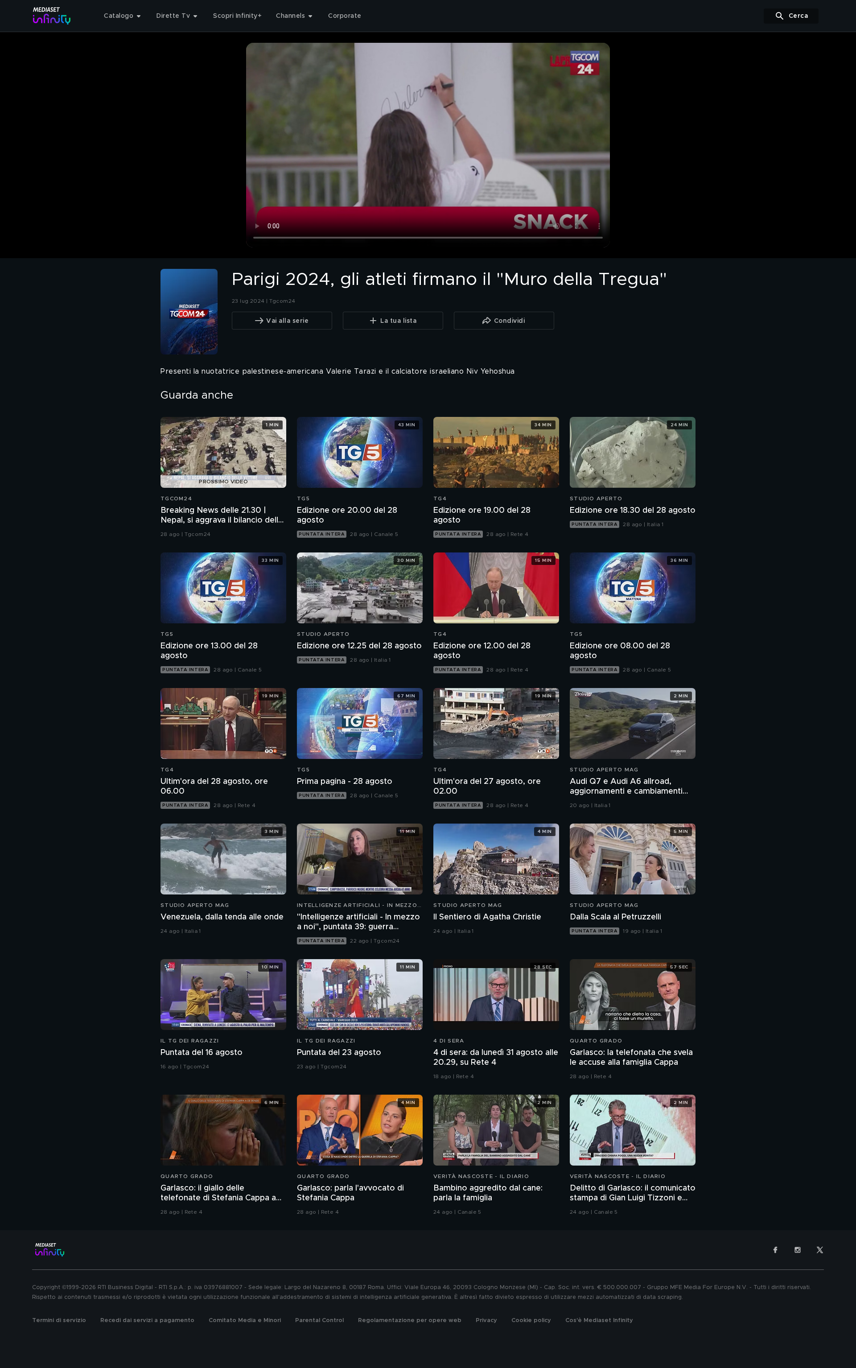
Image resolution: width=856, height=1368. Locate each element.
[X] (820, 1250)
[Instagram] (798, 1250)
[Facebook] (775, 1250)
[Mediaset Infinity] (52, 16)
